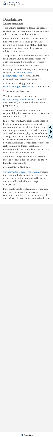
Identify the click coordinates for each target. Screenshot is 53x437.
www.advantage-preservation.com (21, 86)
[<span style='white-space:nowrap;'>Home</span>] (18, 3)
